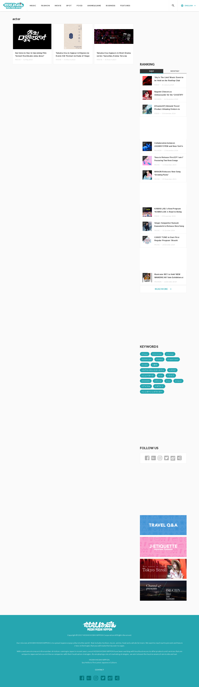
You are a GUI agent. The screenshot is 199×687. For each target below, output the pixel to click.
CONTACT (99, 669)
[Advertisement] (163, 36)
